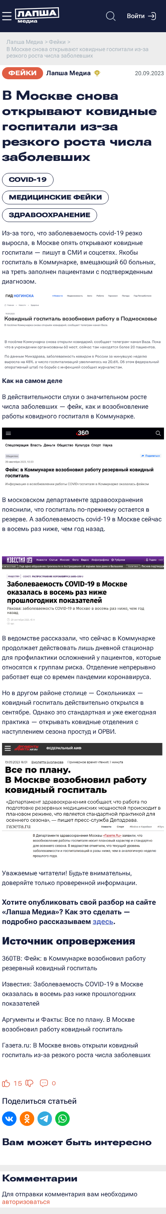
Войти (136, 16)
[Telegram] (44, 1119)
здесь (103, 921)
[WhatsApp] (62, 1119)
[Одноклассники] (27, 1119)
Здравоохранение (49, 215)
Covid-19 (28, 179)
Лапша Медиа (68, 73)
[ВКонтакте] (9, 1119)
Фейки (22, 73)
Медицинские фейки (55, 197)
